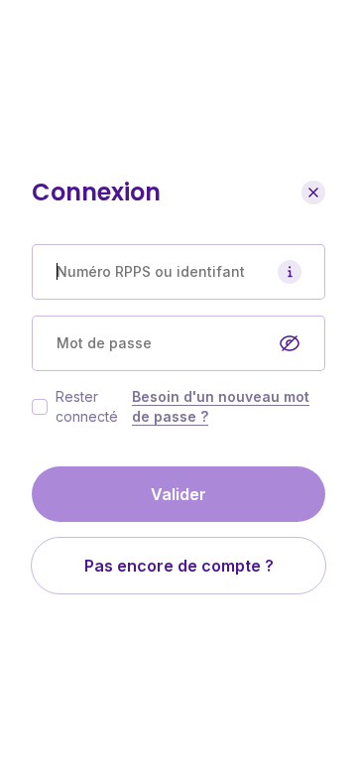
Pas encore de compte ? (179, 566)
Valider (178, 494)
